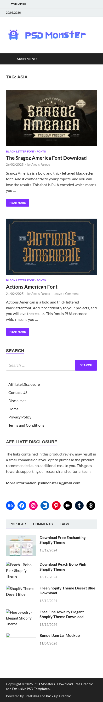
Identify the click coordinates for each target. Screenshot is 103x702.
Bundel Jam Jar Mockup (60, 635)
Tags (64, 524)
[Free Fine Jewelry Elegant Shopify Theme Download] (21, 612)
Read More (16, 201)
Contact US (17, 392)
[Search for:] (51, 365)
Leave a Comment (66, 294)
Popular (18, 524)
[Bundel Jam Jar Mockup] (21, 635)
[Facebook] (21, 505)
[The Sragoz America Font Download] (51, 118)
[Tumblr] (79, 505)
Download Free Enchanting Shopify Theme (63, 540)
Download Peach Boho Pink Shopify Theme (63, 566)
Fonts (41, 151)
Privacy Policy (19, 417)
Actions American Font (31, 287)
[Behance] (10, 505)
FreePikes (31, 696)
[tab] (17, 524)
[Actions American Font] (51, 247)
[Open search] (91, 59)
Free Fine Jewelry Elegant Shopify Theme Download (62, 614)
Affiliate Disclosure (24, 384)
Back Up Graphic (58, 696)
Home (13, 408)
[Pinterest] (56, 505)
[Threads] (90, 505)
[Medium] (67, 505)
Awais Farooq (40, 164)
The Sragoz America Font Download (46, 158)
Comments (43, 524)
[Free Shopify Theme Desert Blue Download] (21, 588)
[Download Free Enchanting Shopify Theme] (21, 538)
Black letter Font (20, 151)
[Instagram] (33, 505)
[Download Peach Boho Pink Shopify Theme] (21, 564)
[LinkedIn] (44, 505)
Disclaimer (17, 400)
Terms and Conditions (26, 425)
